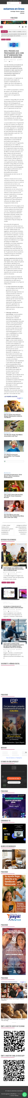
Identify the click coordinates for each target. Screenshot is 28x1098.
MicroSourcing (13, 574)
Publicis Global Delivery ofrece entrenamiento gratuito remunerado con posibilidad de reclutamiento (7, 530)
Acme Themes (14, 1095)
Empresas (3, 39)
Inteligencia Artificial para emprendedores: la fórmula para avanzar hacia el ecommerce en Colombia (21, 530)
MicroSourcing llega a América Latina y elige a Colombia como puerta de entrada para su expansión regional (13, 569)
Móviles (8, 582)
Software (12, 582)
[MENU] (1, 27)
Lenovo (11, 611)
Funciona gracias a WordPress (8, 1094)
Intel (11, 61)
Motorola (16, 611)
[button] (24, 1094)
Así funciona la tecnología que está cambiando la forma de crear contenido (13, 606)
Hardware (8, 39)
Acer (10, 651)
